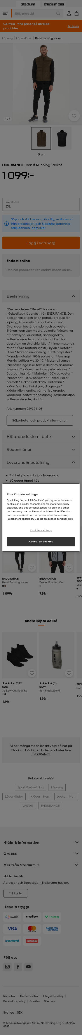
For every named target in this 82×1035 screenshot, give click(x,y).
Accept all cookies (41, 541)
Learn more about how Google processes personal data (40, 518)
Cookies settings (41, 530)
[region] (41, 517)
